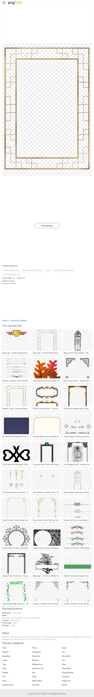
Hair (33, 672)
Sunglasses (36, 652)
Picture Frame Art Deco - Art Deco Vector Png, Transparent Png (56, 408)
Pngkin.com (66, 680)
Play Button (66, 656)
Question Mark (7, 685)
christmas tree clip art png (31, 270)
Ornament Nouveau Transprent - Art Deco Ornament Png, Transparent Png (30, 492)
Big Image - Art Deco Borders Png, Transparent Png (52, 353)
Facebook (35, 685)
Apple (64, 648)
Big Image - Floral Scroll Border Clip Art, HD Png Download (54, 576)
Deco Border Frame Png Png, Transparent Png (50, 520)
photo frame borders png (63, 270)
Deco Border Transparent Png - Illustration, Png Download (54, 492)
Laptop (4, 660)
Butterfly (5, 652)
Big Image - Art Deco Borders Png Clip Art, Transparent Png (24, 353)
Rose (64, 664)
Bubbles (35, 660)
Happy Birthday (67, 672)
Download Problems (19, 320)
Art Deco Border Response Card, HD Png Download (21, 436)
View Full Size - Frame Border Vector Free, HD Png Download (25, 520)
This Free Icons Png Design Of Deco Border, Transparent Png (25, 464)
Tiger (4, 664)
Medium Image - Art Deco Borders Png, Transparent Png (23, 408)
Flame (34, 648)
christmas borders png (12, 274)
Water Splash (37, 680)
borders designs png (11, 270)
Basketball (6, 656)
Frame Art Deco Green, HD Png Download (48, 464)
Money (64, 685)
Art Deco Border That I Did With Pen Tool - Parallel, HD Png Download (58, 436)
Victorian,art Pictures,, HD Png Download (79, 548)
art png (47, 270)
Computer (65, 676)
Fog (63, 660)
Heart (4, 648)
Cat (63, 652)
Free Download (47, 225)
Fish (4, 676)
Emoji (4, 668)
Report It (5, 320)
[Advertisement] (47, 27)
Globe (34, 676)
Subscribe (36, 656)
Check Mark (66, 668)
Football (5, 672)
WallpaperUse (37, 664)
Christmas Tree (38, 668)
